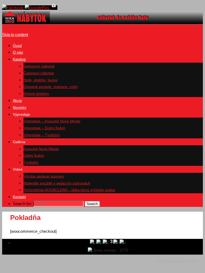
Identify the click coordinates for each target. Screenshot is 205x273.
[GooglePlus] (37, 7)
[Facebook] (13, 7)
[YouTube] (53, 7)
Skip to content (15, 34)
